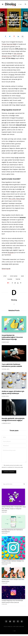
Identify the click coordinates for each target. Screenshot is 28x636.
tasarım (9, 279)
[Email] (22, 36)
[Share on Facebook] (5, 36)
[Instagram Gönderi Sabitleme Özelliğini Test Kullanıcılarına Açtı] (13, 548)
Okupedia (11, 252)
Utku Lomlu (12, 199)
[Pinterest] (14, 36)
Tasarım (14, 12)
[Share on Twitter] (9, 36)
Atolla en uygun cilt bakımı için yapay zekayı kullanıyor (13, 392)
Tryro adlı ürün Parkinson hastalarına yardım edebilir (12, 365)
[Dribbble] (21, 621)
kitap (5, 276)
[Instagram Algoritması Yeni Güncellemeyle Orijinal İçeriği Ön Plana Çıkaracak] (13, 593)
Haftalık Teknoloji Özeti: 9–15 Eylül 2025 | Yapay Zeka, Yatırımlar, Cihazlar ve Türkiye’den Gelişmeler (14, 508)
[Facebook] (6, 621)
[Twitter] (10, 621)
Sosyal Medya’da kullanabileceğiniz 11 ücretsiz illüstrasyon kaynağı (12, 337)
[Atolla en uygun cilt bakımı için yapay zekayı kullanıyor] (14, 380)
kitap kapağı (13, 276)
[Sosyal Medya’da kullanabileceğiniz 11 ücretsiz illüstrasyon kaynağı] (14, 324)
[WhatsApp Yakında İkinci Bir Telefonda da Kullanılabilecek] (13, 522)
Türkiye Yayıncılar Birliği (9, 44)
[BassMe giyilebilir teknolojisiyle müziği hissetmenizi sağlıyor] (14, 407)
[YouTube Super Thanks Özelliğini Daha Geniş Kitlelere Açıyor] (13, 572)
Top (14, 631)
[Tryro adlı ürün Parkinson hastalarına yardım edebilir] (14, 353)
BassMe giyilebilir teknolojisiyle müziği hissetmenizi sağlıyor (13, 419)
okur (22, 276)
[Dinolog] (10, 4)
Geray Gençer (20, 199)
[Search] (24, 4)
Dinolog (10, 28)
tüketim (18, 279)
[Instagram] (14, 621)
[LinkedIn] (18, 36)
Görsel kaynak (6, 268)
